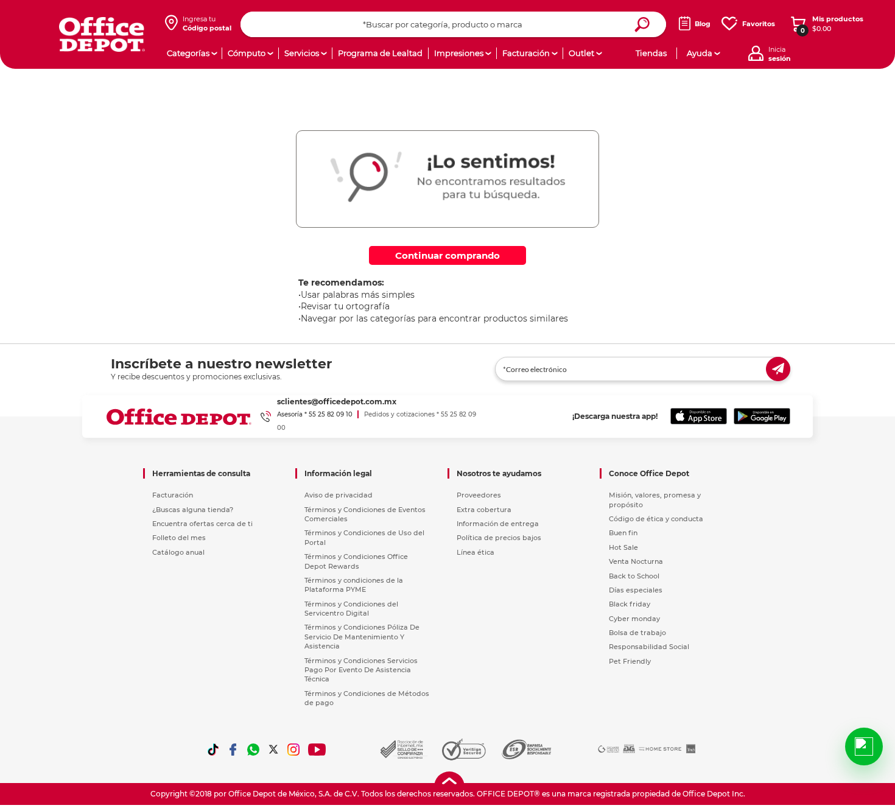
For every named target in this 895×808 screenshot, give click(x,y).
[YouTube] (317, 749)
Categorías (188, 53)
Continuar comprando (447, 255)
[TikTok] (213, 749)
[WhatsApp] (253, 749)
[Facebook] (233, 749)
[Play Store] (762, 416)
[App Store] (698, 416)
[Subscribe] (778, 369)
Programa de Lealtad (380, 53)
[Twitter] (273, 749)
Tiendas (651, 53)
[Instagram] (293, 749)
